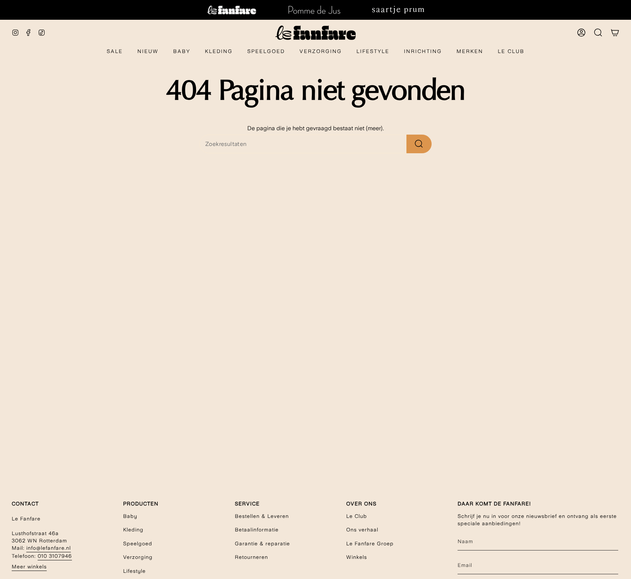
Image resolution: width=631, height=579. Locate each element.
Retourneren (251, 557)
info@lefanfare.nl (48, 548)
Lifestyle (134, 571)
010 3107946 (55, 556)
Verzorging (138, 557)
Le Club (356, 516)
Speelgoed (137, 543)
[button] (182, 52)
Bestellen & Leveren (262, 516)
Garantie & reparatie (262, 543)
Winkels (356, 557)
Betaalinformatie (257, 530)
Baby (130, 516)
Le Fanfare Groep (370, 543)
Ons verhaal (362, 530)
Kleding (133, 530)
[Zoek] (419, 144)
